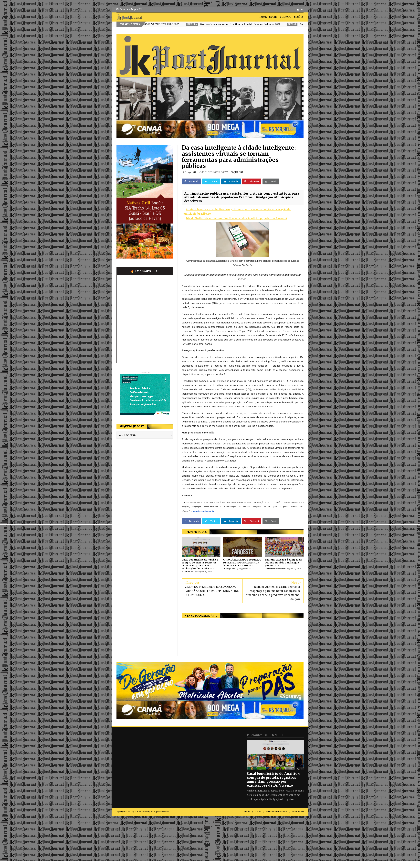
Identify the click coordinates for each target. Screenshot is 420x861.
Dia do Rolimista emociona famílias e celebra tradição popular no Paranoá (236, 218)
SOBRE (273, 17)
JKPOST (170, 24)
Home (247, 811)
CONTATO (285, 17)
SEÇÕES (299, 17)
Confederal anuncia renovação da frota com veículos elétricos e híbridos (217, 24)
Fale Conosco (298, 811)
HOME (263, 17)
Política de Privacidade (276, 811)
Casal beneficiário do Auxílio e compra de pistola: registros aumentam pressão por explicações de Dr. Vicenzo (273, 779)
